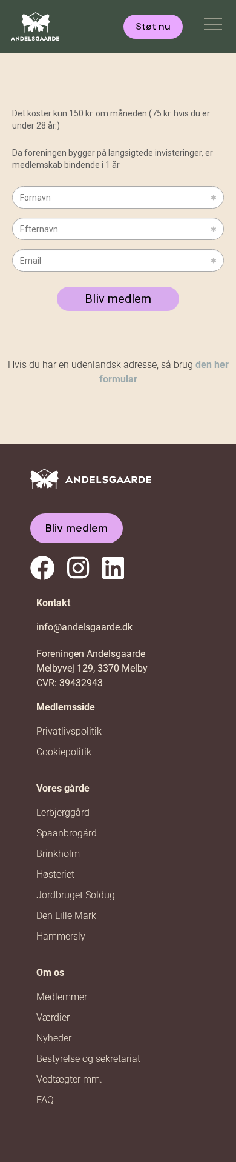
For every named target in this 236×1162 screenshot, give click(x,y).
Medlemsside (65, 707)
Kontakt (53, 603)
